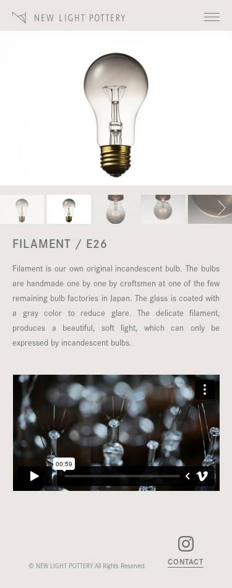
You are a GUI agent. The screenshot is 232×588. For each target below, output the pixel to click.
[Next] (222, 209)
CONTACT (186, 562)
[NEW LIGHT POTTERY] (69, 17)
